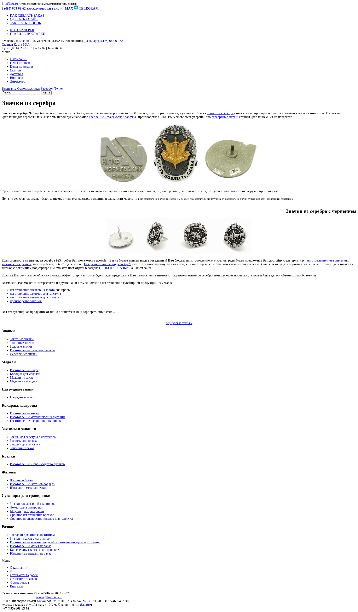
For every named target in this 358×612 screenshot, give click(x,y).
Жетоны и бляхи (21, 480)
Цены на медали (21, 66)
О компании (18, 59)
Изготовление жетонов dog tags (32, 484)
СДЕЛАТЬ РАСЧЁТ (24, 19)
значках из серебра (220, 113)
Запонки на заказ (22, 448)
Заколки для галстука (25, 444)
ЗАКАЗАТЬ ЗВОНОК (25, 23)
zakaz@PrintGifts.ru (49, 597)
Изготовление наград (25, 370)
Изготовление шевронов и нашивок (35, 420)
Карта (18, 44)
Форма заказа (19, 582)
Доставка (16, 74)
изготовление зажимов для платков (35, 297)
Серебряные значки (23, 354)
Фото (13, 571)
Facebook (47, 88)
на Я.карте (92, 41)
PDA (26, 44)
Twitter (59, 88)
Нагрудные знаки (22, 397)
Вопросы (16, 77)
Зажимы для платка (23, 440)
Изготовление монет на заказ (30, 546)
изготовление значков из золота (32, 290)
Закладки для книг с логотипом (32, 535)
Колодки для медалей (25, 374)
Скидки (15, 70)
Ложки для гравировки (26, 507)
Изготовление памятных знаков (32, 350)
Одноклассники (28, 88)
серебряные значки (225, 117)
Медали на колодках (24, 381)
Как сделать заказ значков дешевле (34, 549)
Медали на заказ (21, 377)
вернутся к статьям (179, 323)
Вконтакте (9, 88)
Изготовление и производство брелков (37, 464)
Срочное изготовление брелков (32, 515)
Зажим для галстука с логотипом (33, 437)
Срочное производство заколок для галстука (41, 518)
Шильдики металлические (28, 487)
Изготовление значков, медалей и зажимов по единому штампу (55, 542)
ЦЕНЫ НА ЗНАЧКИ (114, 268)
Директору (17, 81)
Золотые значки (21, 346)
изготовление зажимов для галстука (35, 293)
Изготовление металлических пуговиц (37, 417)
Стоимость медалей (24, 575)
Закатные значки (22, 339)
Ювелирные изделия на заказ (30, 553)
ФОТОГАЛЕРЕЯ (22, 30)
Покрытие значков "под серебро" (107, 264)
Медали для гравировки (27, 511)
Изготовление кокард (25, 413)
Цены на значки (21, 62)
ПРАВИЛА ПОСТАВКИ (27, 33)
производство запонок (26, 301)
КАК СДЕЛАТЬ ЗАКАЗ (27, 15)
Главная (7, 44)
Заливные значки (22, 342)
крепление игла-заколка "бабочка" (113, 117)
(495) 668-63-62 (112, 41)
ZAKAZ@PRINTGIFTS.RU (43, 8)
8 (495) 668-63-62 (14, 8)
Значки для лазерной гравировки (33, 503)
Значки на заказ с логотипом (30, 538)
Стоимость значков (23, 578)
